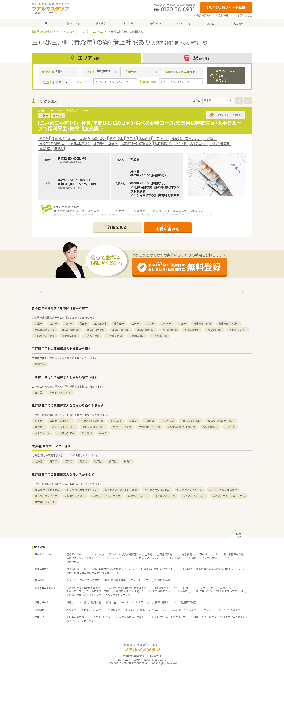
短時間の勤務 (162, 580)
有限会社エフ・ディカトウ (106, 496)
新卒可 (133, 421)
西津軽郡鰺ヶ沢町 (45, 329)
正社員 (38, 392)
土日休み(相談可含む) (91, 421)
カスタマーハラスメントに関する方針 (160, 558)
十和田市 (119, 323)
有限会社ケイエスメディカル (229, 496)
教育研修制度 (188, 602)
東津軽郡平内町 (202, 323)
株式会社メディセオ (46, 496)
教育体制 (96, 602)
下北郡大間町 (69, 336)
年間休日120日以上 (60, 421)
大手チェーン (42, 433)
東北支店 (86, 610)
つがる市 (166, 323)
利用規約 (192, 558)
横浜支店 (145, 610)
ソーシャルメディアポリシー (117, 558)
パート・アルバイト (60, 392)
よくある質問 (184, 554)
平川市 (182, 323)
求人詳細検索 (129, 554)
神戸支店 (206, 610)
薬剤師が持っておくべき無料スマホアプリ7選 (217, 591)
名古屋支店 (161, 610)
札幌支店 (71, 610)
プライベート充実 (140, 580)
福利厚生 (111, 602)
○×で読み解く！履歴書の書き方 (84, 587)
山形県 (113, 461)
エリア (89, 57)
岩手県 (68, 461)
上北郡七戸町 (169, 329)
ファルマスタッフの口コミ (102, 554)
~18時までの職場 (191, 421)
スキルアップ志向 (90, 580)
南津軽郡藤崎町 (71, 329)
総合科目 (87, 433)
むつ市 (150, 323)
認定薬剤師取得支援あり (181, 427)
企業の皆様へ (203, 15)
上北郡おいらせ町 (45, 336)
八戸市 (68, 323)
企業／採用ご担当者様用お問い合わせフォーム (92, 572)
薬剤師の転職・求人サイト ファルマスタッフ (55, 31)
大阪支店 (191, 610)
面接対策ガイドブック (166, 587)
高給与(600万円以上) (63, 427)
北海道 (38, 461)
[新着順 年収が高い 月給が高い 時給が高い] (217, 101)
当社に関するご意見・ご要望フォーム (157, 569)
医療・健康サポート (166, 602)
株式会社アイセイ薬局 (47, 490)
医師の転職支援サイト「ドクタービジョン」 (90, 617)
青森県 (85, 31)
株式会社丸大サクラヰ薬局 (82, 490)
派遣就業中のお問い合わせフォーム (111, 569)
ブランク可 (168, 421)
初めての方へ (74, 554)
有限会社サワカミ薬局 (157, 490)
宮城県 (83, 461)
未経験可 (149, 421)
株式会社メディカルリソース (82, 621)
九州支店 (235, 610)
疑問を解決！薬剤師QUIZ (129, 591)
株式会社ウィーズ (45, 502)
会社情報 (147, 554)
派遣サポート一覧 (76, 602)
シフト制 (230, 427)
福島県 (128, 461)
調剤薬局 (40, 364)
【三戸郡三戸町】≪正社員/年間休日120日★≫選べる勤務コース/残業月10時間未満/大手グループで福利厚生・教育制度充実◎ (139, 125)
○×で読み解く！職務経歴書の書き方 (128, 587)
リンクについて (210, 558)
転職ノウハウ (227, 587)
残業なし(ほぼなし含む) (221, 421)
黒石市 (83, 323)
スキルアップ (74, 591)
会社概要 (223, 15)
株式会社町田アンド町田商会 (121, 490)
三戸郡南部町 (137, 336)
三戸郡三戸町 (100, 31)
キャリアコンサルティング (136, 602)
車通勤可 (40, 427)
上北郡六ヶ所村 (238, 329)
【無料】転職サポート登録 (226, 7)
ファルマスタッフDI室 (98, 591)
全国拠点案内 (164, 554)
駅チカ (38, 421)
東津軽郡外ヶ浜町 (229, 323)
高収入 (103, 433)
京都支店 (177, 610)
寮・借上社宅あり (122, 427)
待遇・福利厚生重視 (115, 580)
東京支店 (130, 610)
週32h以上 (116, 421)
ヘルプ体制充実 (66, 433)
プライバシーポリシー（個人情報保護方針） (221, 554)
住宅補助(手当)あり (149, 427)
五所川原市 (100, 323)
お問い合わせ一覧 (76, 569)
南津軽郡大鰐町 (96, 329)
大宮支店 (101, 610)
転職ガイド (189, 587)
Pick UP (70, 580)
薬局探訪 (182, 591)
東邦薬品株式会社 (165, 496)
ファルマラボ (207, 587)
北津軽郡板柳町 (121, 329)
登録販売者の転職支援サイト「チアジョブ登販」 (217, 617)
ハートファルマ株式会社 (223, 490)
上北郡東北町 (214, 329)
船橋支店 (116, 610)
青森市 (38, 323)
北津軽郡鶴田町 (146, 329)
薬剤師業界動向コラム (160, 591)
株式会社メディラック (189, 490)
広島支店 (221, 610)
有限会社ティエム (138, 496)
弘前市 (53, 323)
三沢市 (135, 323)
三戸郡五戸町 (114, 336)
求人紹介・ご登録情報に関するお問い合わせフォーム (211, 569)
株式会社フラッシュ (194, 496)
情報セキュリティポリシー (81, 558)
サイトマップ (231, 558)
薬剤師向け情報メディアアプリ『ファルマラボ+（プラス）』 (98, 595)
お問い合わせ (244, 15)
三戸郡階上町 (159, 336)
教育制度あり (210, 427)
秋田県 (98, 461)
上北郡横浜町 (191, 329)
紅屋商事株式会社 (75, 496)
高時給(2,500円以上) (94, 427)
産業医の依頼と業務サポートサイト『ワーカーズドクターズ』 (153, 617)
